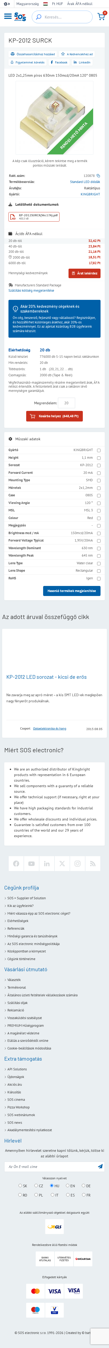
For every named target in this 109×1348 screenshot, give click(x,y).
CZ (40, 1186)
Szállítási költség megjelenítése (31, 290)
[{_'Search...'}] (38, 17)
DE (88, 1186)
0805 (89, 495)
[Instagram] (77, 863)
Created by (73, 1333)
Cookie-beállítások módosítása (29, 1048)
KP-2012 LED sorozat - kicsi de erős (46, 676)
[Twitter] (62, 863)
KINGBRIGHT (90, 194)
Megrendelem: (45, 403)
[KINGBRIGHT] (11, 729)
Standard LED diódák (85, 182)
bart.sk (89, 1333)
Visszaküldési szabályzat (24, 1018)
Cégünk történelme (21, 959)
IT (56, 1195)
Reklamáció (15, 1010)
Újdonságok (15, 1077)
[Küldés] (100, 1166)
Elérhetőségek (17, 921)
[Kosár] (101, 16)
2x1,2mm (86, 487)
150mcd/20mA (82, 533)
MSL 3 (88, 510)
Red (90, 518)
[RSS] (92, 863)
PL (40, 1195)
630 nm (87, 548)
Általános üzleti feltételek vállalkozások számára (42, 995)
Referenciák (15, 928)
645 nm (87, 555)
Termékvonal (16, 987)
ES (72, 1195)
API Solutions (17, 1069)
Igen (89, 578)
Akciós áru (14, 1084)
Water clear (85, 563)
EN (72, 1186)
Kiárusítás (14, 1092)
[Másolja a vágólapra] (98, 175)
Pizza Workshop (18, 1107)
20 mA (88, 472)
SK (24, 1186)
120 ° (89, 503)
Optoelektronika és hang (49, 728)
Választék (14, 980)
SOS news (14, 1122)
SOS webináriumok (21, 1115)
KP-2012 (86, 465)
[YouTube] (31, 863)
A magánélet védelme (23, 1033)
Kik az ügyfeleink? (20, 906)
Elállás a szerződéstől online (27, 1040)
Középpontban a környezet (26, 951)
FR (87, 1195)
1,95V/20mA (84, 540)
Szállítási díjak (17, 1003)
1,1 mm (87, 457)
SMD (89, 480)
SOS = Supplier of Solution (26, 898)
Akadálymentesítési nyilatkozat (29, 1130)
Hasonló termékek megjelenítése (72, 591)
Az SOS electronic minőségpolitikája (33, 944)
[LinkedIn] (46, 863)
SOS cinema (16, 1099)
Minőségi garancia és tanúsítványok (32, 936)
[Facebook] (16, 863)
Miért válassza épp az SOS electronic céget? (38, 913)
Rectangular (84, 570)
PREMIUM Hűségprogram (25, 1025)
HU (56, 1186)
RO (24, 1195)
